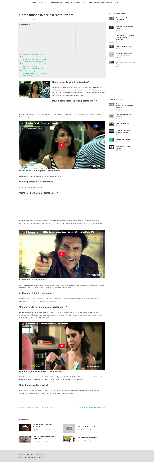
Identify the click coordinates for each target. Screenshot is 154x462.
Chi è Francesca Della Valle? (30, 75)
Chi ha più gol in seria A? (87, 437)
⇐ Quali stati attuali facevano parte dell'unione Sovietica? (37, 407)
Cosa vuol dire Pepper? (123, 139)
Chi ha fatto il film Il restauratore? (32, 68)
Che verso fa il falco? (86, 426)
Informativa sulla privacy (35, 457)
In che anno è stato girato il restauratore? (35, 59)
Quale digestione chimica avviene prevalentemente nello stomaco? (125, 105)
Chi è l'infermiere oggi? (123, 123)
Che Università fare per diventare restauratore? (36, 71)
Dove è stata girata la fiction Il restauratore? (35, 57)
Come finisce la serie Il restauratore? (33, 54)
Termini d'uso (22, 457)
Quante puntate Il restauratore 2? (32, 61)
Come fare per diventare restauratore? (34, 64)
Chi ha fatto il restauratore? (30, 66)
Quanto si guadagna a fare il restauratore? (35, 73)
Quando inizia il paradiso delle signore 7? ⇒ (91, 407)
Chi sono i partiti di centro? (124, 46)
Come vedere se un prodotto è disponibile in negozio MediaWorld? (125, 37)
